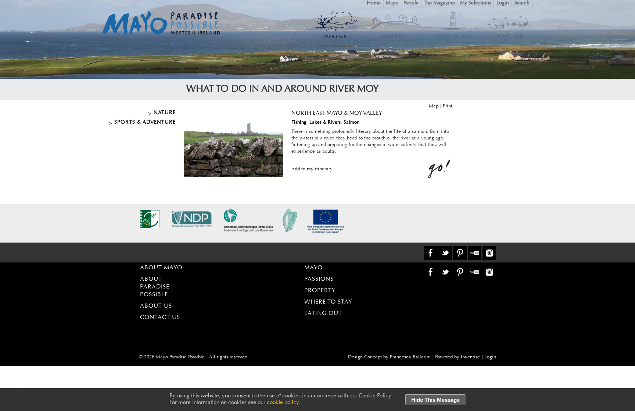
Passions (319, 279)
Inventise (470, 357)
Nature (165, 113)
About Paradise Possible (154, 287)
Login (502, 3)
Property (320, 291)
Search (522, 3)
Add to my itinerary (312, 169)
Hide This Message (435, 400)
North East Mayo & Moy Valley (336, 113)
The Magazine (439, 3)
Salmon (351, 122)
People (411, 3)
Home (374, 3)
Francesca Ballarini (410, 357)
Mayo (392, 3)
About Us (156, 306)
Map (433, 106)
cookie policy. (284, 402)
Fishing (298, 122)
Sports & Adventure (145, 122)
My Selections (475, 3)
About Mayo (161, 268)
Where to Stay (328, 302)
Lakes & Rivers (325, 122)
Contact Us (160, 317)
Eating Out (323, 313)
